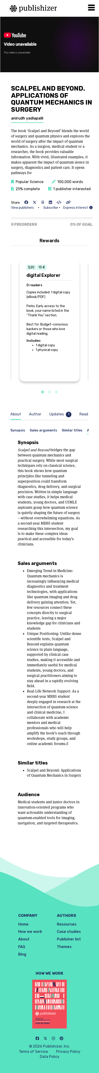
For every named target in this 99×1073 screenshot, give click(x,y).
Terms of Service (33, 1051)
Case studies (69, 931)
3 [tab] (56, 392)
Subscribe (50, 208)
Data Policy (49, 1056)
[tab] (16, 414)
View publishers (22, 208)
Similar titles (72, 430)
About (23, 939)
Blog (22, 954)
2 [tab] (49, 392)
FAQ (21, 947)
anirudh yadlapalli (27, 118)
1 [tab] (42, 392)
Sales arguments (43, 430)
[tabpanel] (49, 320)
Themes (64, 947)
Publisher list (69, 939)
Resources (66, 924)
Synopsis (17, 430)
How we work (30, 931)
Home (23, 924)
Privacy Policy (68, 1051)
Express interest (76, 208)
